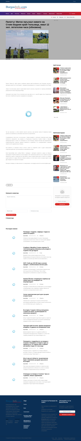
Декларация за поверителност (58, 439)
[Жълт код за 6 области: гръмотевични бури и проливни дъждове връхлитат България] (14, 364)
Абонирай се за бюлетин (67, 414)
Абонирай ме (62, 204)
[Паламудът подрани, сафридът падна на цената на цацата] (14, 237)
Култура (45, 13)
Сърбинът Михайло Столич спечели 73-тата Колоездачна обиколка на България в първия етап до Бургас (37, 249)
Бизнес (28, 13)
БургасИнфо (25, 235)
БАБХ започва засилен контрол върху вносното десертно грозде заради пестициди (65, 80)
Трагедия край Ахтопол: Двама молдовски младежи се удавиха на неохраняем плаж (37, 326)
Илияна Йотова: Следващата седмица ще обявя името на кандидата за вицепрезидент (36, 280)
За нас (25, 404)
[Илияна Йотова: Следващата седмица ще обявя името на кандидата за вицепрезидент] (14, 284)
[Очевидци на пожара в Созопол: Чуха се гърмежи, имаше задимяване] (14, 379)
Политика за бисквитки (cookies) (26, 426)
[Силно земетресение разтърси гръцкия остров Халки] (14, 300)
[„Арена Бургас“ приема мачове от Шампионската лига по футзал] (56, 109)
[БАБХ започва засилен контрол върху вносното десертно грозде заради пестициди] (56, 80)
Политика (17, 13)
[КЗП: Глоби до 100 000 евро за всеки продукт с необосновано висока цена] (14, 268)
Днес (12, 13)
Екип (25, 408)
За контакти (26, 411)
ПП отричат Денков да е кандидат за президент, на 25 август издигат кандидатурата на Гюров (65, 158)
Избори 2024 (59, 13)
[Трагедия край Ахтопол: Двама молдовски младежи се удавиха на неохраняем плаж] (14, 331)
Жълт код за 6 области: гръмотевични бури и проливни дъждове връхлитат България (35, 360)
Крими (33, 13)
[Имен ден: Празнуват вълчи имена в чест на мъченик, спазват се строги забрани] (56, 100)
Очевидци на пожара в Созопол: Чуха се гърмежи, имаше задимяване (36, 374)
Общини (39, 13)
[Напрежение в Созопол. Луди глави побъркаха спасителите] (56, 179)
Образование (52, 13)
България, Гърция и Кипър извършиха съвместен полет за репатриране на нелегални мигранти (36, 311)
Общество (23, 13)
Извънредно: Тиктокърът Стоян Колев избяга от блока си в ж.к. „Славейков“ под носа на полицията (65, 90)
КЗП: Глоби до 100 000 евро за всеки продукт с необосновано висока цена (35, 263)
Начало (7, 13)
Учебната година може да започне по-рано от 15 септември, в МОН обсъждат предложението (65, 70)
